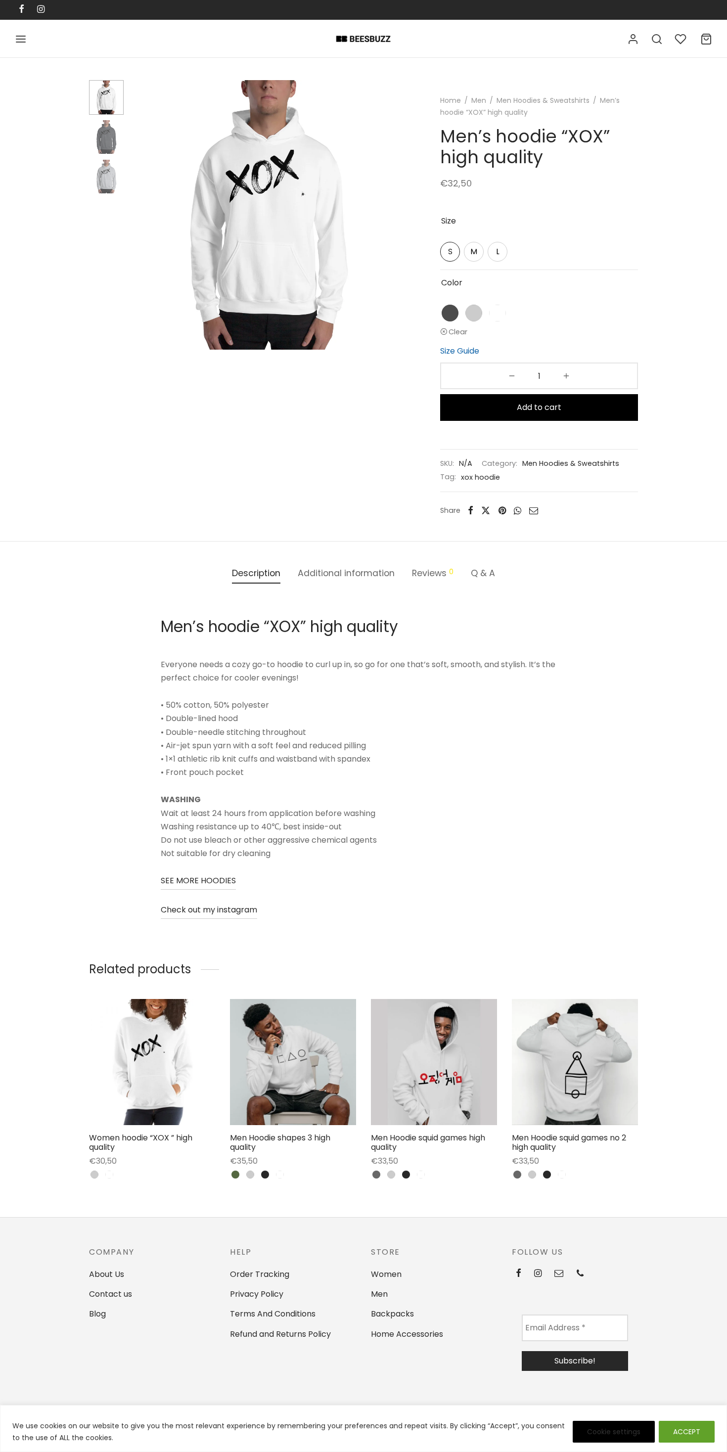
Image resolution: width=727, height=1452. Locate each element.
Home (450, 100)
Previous (143, 215)
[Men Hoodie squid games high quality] (434, 1062)
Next (393, 215)
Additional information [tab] (346, 573)
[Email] (533, 510)
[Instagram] (537, 1274)
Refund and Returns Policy (280, 1334)
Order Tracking (259, 1274)
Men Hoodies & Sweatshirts (543, 100)
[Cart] (706, 39)
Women (386, 1274)
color (451, 282)
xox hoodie (480, 477)
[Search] (657, 39)
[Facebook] (470, 510)
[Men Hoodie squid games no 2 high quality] (575, 1062)
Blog (97, 1313)
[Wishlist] (681, 39)
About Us (106, 1274)
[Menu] (21, 39)
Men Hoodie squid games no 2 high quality (569, 1142)
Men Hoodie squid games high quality (428, 1142)
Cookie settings (613, 1432)
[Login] (633, 39)
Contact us (110, 1294)
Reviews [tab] (433, 573)
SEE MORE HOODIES (198, 880)
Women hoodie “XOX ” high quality (140, 1142)
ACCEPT (686, 1432)
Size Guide (459, 351)
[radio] (450, 252)
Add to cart (539, 407)
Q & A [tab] (483, 573)
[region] (363, 1428)
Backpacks (392, 1313)
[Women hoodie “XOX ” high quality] (152, 1062)
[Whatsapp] (517, 510)
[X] (485, 510)
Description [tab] (256, 573)
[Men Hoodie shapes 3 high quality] (293, 1062)
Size (448, 221)
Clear (458, 332)
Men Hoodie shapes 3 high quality (280, 1142)
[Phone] (580, 1274)
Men (478, 100)
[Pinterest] (502, 510)
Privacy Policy (256, 1294)
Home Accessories (407, 1334)
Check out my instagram (209, 909)
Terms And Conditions (273, 1313)
